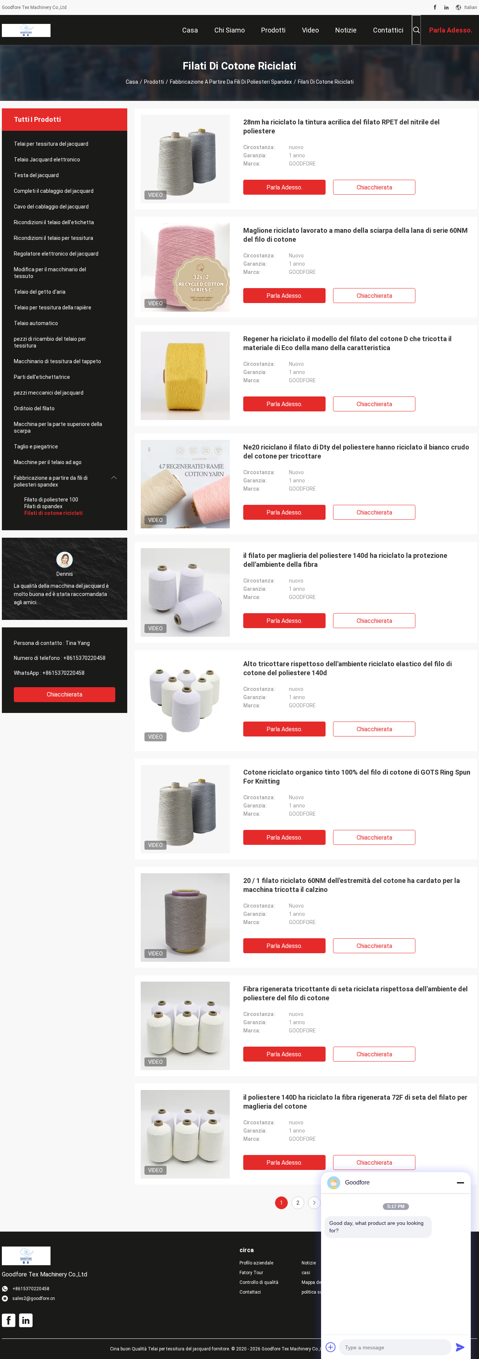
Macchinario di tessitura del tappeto (57, 361)
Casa (132, 82)
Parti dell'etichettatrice (42, 377)
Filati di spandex (43, 506)
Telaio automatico (36, 323)
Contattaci (250, 1292)
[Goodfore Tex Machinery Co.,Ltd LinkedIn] (446, 7)
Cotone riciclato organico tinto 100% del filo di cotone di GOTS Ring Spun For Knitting (356, 776)
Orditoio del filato (34, 408)
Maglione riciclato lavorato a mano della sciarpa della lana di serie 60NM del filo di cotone (355, 234)
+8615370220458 (84, 658)
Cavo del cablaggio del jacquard (51, 207)
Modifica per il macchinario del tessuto (50, 272)
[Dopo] (314, 1202)
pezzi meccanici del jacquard (48, 393)
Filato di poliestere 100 (51, 500)
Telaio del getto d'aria (39, 292)
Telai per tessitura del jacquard (51, 144)
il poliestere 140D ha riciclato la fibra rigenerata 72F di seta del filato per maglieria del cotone (355, 1101)
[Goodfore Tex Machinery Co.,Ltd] (26, 30)
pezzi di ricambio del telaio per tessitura (50, 342)
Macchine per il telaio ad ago (48, 462)
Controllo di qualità (259, 1282)
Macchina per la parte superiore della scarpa (58, 427)
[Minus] (460, 1182)
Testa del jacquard (36, 175)
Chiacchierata (64, 694)
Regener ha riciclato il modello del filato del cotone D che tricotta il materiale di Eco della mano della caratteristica (347, 343)
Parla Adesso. (284, 187)
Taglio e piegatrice (36, 447)
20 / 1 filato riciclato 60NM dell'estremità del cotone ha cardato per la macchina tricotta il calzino (351, 885)
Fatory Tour (251, 1272)
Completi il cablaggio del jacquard (54, 191)
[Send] (460, 1347)
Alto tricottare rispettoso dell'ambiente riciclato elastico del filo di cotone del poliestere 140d (347, 668)
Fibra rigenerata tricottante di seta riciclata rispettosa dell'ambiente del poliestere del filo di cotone (355, 993)
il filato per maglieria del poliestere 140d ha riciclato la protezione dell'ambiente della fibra (345, 560)
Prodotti (154, 82)
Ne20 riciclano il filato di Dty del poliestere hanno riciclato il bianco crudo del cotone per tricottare (356, 451)
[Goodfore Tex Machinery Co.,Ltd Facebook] (435, 7)
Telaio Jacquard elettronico (47, 160)
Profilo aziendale (256, 1263)
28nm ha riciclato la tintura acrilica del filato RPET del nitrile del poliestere (341, 126)
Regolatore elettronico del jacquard (56, 254)
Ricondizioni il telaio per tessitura (53, 238)
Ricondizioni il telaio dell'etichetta (54, 222)
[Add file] (331, 1347)
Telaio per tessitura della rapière (52, 308)
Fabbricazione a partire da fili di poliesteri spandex (231, 82)
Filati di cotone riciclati (53, 513)
